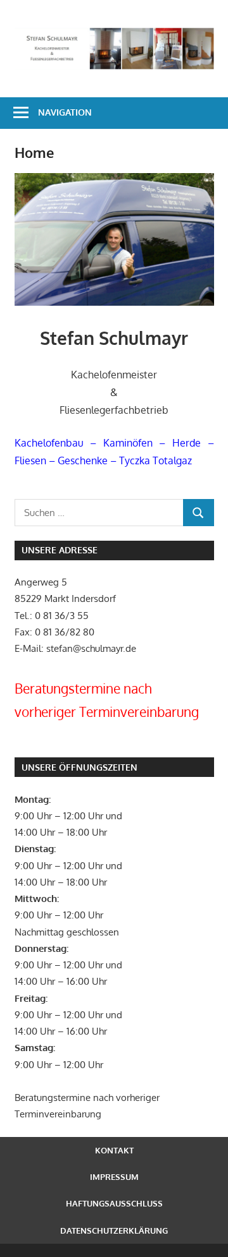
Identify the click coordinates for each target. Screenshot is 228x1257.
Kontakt (114, 1150)
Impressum (114, 1177)
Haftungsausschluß (114, 1203)
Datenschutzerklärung (114, 1230)
